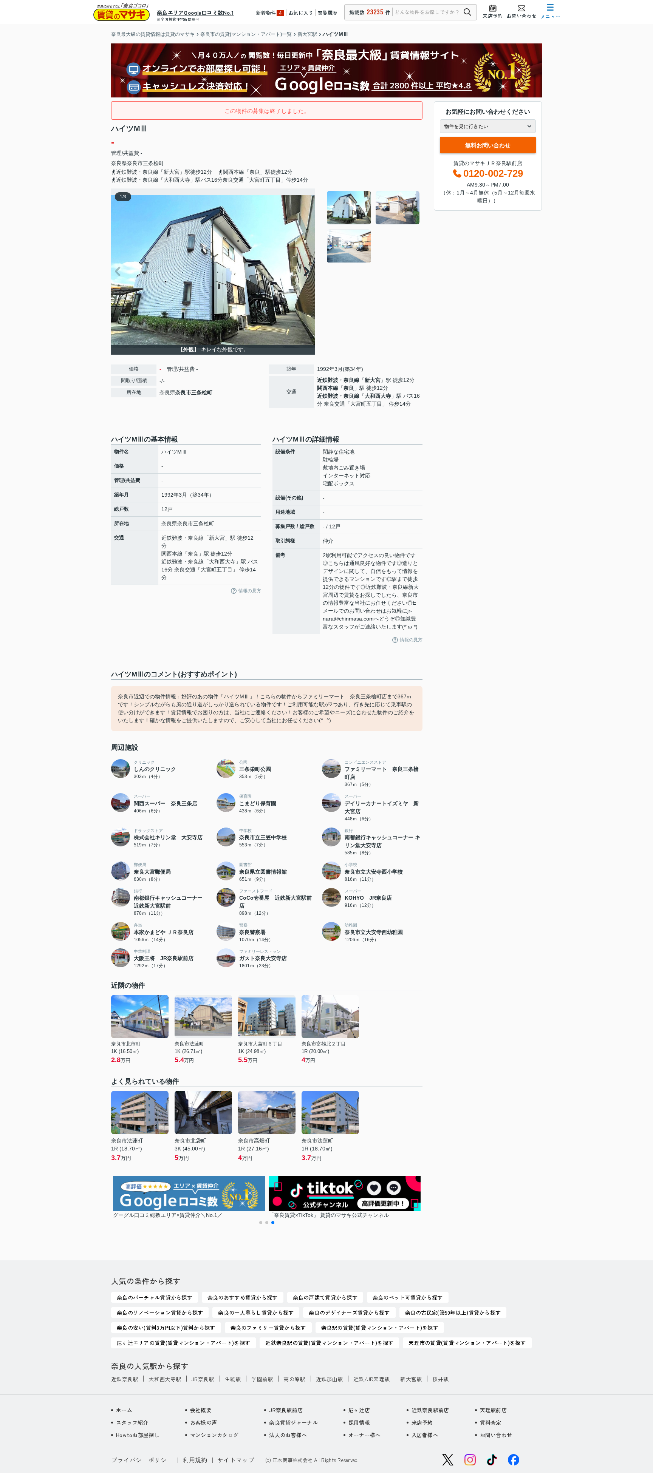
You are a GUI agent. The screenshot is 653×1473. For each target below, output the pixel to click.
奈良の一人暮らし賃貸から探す (256, 1312)
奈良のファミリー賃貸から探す (268, 1327)
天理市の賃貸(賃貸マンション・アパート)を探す (467, 1342)
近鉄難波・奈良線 (338, 380)
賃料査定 (490, 1422)
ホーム (124, 1410)
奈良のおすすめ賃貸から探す (242, 1297)
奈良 (349, 388)
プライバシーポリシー (142, 1459)
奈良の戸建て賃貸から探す (325, 1297)
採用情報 (359, 1422)
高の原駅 (294, 1379)
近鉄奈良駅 (124, 1379)
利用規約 (195, 1459)
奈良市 (135, 163)
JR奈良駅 (203, 1379)
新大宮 (373, 380)
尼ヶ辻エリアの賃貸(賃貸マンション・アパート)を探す (183, 1342)
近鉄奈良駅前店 (430, 1410)
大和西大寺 (378, 396)
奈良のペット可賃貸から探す (408, 1297)
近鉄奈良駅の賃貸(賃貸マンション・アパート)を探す (329, 1342)
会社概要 (201, 1410)
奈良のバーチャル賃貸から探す (154, 1297)
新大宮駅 (411, 1379)
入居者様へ (425, 1435)
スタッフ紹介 (132, 1422)
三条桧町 (153, 163)
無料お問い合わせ (488, 145)
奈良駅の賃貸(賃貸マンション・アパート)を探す (379, 1327)
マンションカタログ (214, 1435)
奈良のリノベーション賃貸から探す (160, 1312)
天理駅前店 (493, 1410)
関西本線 (327, 388)
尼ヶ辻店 (359, 1410)
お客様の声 (203, 1422)
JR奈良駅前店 (286, 1410)
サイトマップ (235, 1459)
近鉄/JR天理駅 (371, 1379)
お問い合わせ (496, 1435)
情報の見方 (249, 590)
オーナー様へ (364, 1435)
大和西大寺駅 (165, 1379)
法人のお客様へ (288, 1435)
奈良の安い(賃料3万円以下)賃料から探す (166, 1327)
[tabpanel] (373, 227)
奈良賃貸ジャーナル (293, 1422)
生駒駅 (233, 1379)
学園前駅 (262, 1379)
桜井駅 (440, 1379)
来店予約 (422, 1422)
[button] (260, 1222)
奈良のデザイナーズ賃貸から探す (349, 1312)
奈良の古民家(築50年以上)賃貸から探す (453, 1312)
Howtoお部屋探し (137, 1435)
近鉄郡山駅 (329, 1379)
